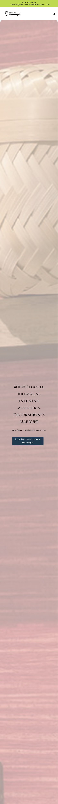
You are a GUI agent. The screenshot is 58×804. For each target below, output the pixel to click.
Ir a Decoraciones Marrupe (27, 441)
